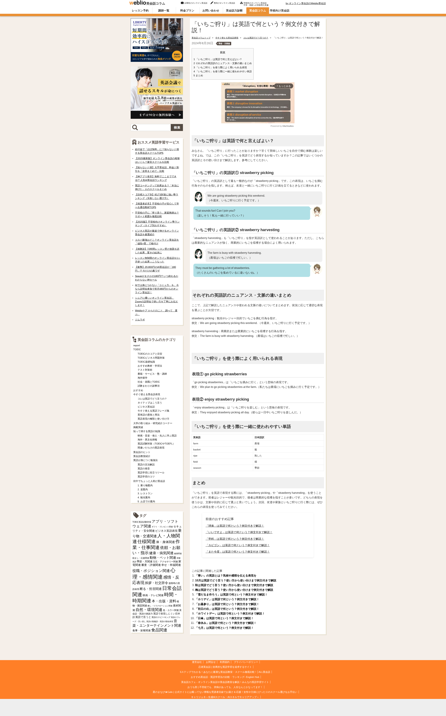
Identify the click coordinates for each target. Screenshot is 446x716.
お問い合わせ (210, 10)
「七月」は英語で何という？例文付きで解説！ (224, 627)
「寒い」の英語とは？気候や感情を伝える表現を (225, 575)
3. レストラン (145, 493)
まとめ (198, 75)
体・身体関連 (165, 542)
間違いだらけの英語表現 (151, 447)
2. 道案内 (143, 489)
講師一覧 (163, 10)
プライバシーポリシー (246, 662)
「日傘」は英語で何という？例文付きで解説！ (224, 618)
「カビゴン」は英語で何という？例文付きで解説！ (238, 545)
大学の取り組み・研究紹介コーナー (152, 423)
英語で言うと (143, 617)
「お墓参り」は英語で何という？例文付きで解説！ (227, 604)
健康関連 (178, 553)
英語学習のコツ (146, 476)
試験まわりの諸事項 (149, 385)
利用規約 (225, 662)
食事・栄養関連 (141, 630)
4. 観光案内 (144, 497)
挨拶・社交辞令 (156, 583)
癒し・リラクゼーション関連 (160, 606)
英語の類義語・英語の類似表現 (159, 621)
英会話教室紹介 (141, 456)
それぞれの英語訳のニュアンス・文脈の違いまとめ (223, 63)
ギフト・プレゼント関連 (162, 527)
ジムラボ (140, 319)
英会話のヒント (141, 452)
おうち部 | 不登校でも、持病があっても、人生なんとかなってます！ (225, 687)
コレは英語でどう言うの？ (255, 38)
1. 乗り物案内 (145, 485)
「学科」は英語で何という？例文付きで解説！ (235, 538)
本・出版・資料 (164, 601)
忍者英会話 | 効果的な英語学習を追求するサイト (225, 666)
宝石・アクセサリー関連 (165, 561)
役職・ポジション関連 (151, 571)
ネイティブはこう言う (150, 402)
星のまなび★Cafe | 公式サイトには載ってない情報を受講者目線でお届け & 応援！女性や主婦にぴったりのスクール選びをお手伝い (225, 692)
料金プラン (187, 10)
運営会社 (197, 662)
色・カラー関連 (171, 610)
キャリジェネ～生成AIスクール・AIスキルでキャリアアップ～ (225, 697)
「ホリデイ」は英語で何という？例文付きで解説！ (227, 599)
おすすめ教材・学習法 (150, 365)
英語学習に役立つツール (151, 472)
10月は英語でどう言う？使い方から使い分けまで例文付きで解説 (235, 580)
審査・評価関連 (151, 564)
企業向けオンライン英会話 (195, 3)
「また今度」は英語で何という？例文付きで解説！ (238, 551)
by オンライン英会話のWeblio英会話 (306, 3)
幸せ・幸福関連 (171, 564)
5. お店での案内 (146, 501)
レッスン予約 (140, 10)
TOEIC (137, 349)
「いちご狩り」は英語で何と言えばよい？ (218, 59)
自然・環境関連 (149, 609)
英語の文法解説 (146, 464)
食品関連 (159, 630)
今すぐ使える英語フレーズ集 (153, 410)
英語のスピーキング (161, 617)
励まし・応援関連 (140, 558)
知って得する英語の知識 (146, 431)
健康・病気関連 (161, 553)
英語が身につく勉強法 (145, 460)
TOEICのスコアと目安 (150, 353)
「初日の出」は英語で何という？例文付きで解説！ (227, 608)
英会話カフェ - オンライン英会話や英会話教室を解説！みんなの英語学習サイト (225, 682)
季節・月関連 (224, 43)
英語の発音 (144, 468)
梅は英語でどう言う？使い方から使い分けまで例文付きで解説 (234, 589)
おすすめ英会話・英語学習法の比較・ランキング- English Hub (225, 677)
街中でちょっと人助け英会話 (149, 481)
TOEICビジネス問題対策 (151, 357)
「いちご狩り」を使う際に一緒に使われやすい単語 (223, 71)
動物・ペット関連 (163, 557)
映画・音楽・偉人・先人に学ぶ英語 (157, 435)
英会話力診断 (234, 10)
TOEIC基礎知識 (146, 361)
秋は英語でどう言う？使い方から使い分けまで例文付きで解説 (234, 585)
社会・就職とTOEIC (149, 381)
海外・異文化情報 (147, 439)
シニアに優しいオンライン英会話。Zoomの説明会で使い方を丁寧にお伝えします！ (156, 301)
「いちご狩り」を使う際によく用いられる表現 (220, 67)
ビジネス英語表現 (166, 530)
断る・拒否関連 (151, 589)
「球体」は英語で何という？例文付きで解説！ (235, 525)
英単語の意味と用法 (149, 414)
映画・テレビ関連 (153, 595)
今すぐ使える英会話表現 (226, 38)
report (136, 345)
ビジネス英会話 (146, 406)
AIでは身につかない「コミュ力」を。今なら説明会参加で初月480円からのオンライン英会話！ (157, 289)
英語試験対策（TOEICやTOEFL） (156, 443)
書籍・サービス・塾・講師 (152, 373)
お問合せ (211, 662)
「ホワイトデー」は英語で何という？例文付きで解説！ (230, 613)
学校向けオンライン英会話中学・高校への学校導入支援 (256, 3)
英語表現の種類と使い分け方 (153, 418)
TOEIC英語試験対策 (141, 522)
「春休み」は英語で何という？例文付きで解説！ (225, 622)
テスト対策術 (145, 369)
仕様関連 (146, 541)
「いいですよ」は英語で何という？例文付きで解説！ (239, 532)
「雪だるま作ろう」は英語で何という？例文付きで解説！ (231, 594)
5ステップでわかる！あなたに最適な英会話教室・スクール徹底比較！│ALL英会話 (225, 672)
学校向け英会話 (279, 10)
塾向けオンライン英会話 (224, 3)
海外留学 (142, 377)
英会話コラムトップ (201, 38)
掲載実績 (138, 427)
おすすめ (138, 390)
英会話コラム (155, 3)
